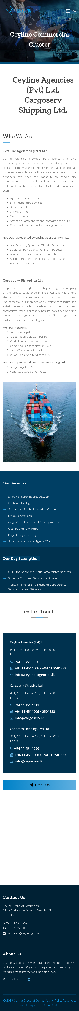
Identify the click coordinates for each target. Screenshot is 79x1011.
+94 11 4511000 (17, 922)
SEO (43, 1005)
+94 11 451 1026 (26, 748)
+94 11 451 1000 (26, 662)
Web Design (27, 1005)
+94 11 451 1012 (26, 705)
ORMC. (55, 1005)
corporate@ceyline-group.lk (23, 933)
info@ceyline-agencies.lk (34, 674)
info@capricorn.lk (28, 761)
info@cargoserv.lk (29, 718)
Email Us (42, 785)
